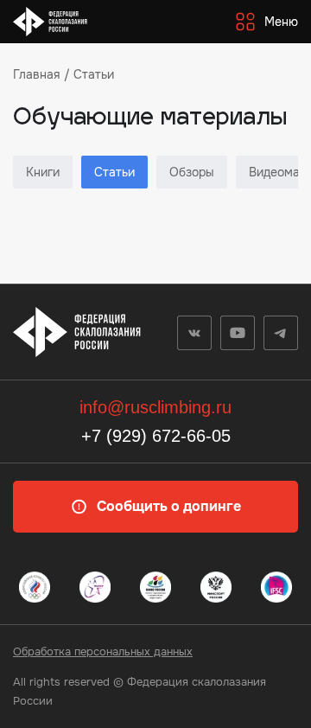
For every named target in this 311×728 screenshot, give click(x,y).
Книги (43, 172)
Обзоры (191, 172)
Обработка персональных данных (103, 651)
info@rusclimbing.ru (155, 407)
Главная (36, 74)
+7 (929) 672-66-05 (156, 435)
